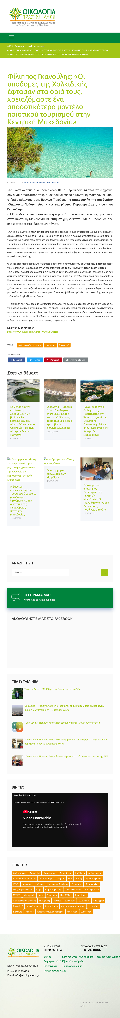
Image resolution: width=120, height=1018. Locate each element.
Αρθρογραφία (94, 873)
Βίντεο (47, 956)
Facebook (17, 360)
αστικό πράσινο (34, 906)
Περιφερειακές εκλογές (24, 901)
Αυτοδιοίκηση (46, 878)
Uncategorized (39, 183)
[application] (60, 820)
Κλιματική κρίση (73, 890)
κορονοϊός (94, 906)
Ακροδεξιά (35, 873)
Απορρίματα (65, 873)
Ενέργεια (40, 884)
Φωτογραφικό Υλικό (55, 970)
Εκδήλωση (27, 884)
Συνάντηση (70, 901)
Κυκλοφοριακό (92, 890)
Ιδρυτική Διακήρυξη (73, 961)
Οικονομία (52, 895)
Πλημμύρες (44, 901)
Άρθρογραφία (19, 873)
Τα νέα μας (20, 46)
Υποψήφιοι (98, 901)
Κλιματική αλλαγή (53, 890)
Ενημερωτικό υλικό (54, 961)
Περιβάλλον (66, 895)
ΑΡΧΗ (10, 46)
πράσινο (30, 912)
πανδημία (17, 912)
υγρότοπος (86, 912)
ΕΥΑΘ (15, 884)
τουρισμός (51, 345)
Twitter (36, 360)
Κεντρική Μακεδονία (22, 890)
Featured (28, 183)
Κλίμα (39, 890)
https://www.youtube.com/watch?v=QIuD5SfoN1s (32, 331)
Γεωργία (60, 878)
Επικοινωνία (50, 966)
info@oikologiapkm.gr (27, 975)
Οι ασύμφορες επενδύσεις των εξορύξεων (56, 474)
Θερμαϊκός (77, 884)
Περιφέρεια (80, 895)
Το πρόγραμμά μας (72, 966)
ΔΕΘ (70, 878)
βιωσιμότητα (51, 906)
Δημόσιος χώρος (93, 878)
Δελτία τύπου (35, 46)
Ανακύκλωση (50, 873)
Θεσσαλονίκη (91, 884)
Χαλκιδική (64, 345)
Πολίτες (57, 901)
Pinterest (54, 360)
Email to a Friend (77, 360)
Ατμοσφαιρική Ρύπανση (24, 878)
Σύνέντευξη (84, 901)
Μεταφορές (29, 895)
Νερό (41, 895)
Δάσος (79, 878)
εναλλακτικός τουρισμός (30, 345)
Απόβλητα (80, 873)
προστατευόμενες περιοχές (50, 912)
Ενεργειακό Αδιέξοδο (58, 884)
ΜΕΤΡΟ (16, 895)
